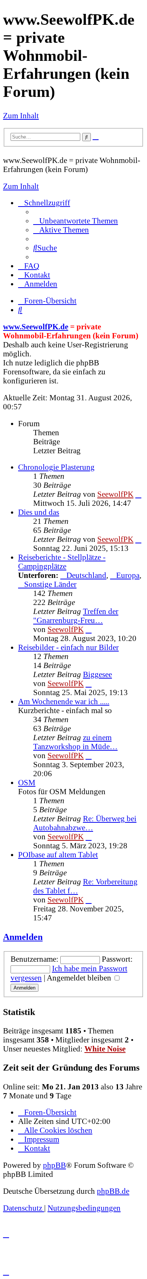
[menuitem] (75, 220)
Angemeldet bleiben (80, 977)
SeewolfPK (115, 494)
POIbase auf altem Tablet (58, 854)
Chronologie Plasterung (56, 467)
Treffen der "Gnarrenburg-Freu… (75, 615)
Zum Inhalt (21, 115)
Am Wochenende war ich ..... (63, 701)
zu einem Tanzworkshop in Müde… (75, 742)
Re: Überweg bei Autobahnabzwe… (84, 823)
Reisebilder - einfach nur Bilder (68, 647)
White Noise (105, 1048)
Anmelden (23, 937)
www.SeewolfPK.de (35, 326)
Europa (127, 575)
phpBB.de (113, 1191)
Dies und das (38, 512)
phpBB (54, 1165)
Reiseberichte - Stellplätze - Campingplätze (62, 561)
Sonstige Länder (50, 584)
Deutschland (86, 575)
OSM (26, 782)
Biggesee (97, 674)
